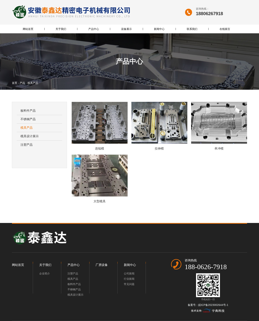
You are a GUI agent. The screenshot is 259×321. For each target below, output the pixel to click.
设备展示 (126, 28)
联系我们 (192, 28)
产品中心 (93, 28)
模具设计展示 (29, 136)
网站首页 (28, 28)
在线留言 (225, 28)
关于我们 (61, 28)
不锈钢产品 (28, 119)
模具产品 (26, 127)
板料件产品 (28, 110)
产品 (22, 82)
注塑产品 (26, 144)
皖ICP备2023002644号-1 (213, 304)
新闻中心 (159, 28)
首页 (15, 82)
